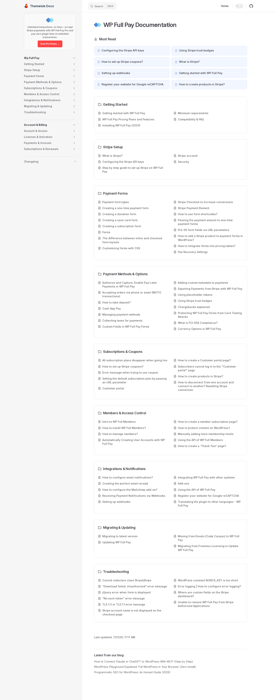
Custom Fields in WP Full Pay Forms (125, 326)
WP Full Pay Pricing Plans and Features (128, 119)
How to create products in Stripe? (200, 376)
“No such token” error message (123, 598)
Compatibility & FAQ (191, 119)
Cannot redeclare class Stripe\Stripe (126, 580)
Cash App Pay (111, 308)
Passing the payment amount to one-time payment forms (205, 222)
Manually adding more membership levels (205, 434)
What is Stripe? (112, 155)
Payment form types (115, 202)
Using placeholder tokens (195, 294)
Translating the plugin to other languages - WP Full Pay (209, 503)
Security (183, 161)
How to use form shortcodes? (197, 214)
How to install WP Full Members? (124, 427)
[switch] (239, 6)
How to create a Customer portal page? (204, 360)
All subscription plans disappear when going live (134, 360)
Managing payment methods (121, 314)
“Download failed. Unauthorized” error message (134, 586)
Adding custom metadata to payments (203, 282)
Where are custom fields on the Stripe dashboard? (203, 594)
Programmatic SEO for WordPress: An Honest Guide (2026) (132, 672)
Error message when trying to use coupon (130, 372)
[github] (251, 6)
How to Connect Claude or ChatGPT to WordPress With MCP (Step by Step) (143, 661)
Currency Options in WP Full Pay (199, 328)
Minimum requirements (193, 113)
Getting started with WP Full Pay (123, 113)
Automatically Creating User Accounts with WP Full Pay (133, 441)
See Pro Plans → (50, 43)
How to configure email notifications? (127, 477)
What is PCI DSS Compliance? (197, 322)
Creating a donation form (119, 214)
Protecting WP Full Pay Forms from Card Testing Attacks (210, 314)
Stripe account (188, 155)
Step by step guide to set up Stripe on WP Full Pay (132, 169)
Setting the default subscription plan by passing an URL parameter (134, 380)
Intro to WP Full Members (119, 421)
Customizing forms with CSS (121, 248)
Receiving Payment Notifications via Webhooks (133, 495)
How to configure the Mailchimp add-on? (129, 489)
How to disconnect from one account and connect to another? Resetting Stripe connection (206, 386)
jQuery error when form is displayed (126, 592)
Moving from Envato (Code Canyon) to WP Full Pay (208, 538)
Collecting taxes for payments (122, 320)
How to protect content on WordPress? (204, 427)
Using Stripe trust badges (195, 300)
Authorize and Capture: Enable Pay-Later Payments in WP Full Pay (129, 284)
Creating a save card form (120, 220)
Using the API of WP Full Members (200, 440)
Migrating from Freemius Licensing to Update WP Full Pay (208, 547)
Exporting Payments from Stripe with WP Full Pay (210, 288)
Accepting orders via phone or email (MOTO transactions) (131, 294)
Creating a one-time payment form (125, 208)
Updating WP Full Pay (116, 542)
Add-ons (183, 483)
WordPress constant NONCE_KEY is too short (208, 580)
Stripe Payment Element (193, 208)
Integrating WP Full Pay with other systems (206, 477)
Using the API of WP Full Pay (196, 489)
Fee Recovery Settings (193, 252)
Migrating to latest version (120, 536)
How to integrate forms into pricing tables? (206, 246)
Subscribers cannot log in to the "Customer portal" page (207, 368)
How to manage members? (120, 434)
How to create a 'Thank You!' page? (202, 446)
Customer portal (113, 388)
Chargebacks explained (194, 307)
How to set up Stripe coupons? (122, 366)
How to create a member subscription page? (207, 421)
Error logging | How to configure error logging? (209, 586)
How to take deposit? (116, 302)
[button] (50, 58)
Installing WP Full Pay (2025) (121, 125)
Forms (106, 232)
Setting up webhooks (116, 501)
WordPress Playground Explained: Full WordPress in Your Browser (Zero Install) (145, 667)
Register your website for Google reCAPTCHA (208, 495)
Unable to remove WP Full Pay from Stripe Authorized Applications (205, 604)
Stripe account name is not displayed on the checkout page (131, 612)
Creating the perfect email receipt (125, 483)
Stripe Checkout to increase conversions (205, 202)
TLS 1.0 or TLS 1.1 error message (123, 604)
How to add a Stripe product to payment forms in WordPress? (210, 237)
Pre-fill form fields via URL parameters (203, 230)
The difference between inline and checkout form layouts (132, 240)
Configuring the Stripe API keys (123, 161)
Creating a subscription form (121, 226)
